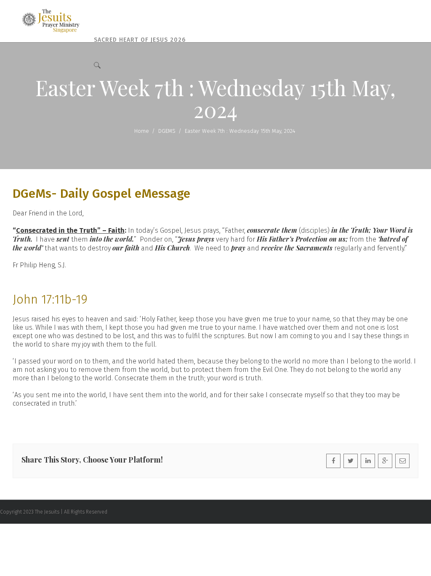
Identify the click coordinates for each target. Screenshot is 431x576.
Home (141, 131)
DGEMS (167, 131)
